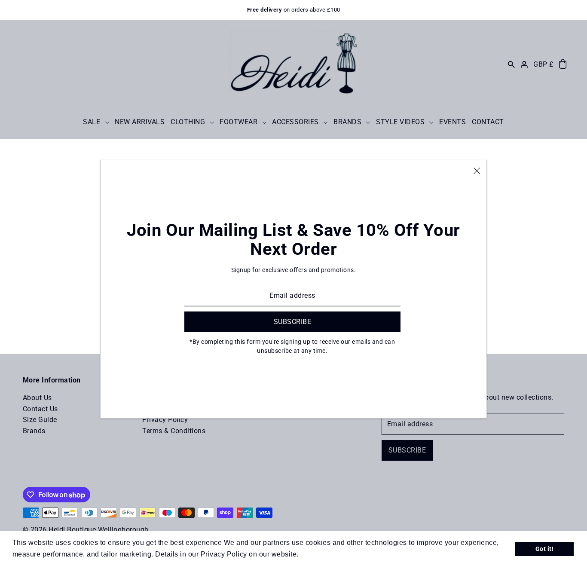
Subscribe (407, 450)
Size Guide (40, 420)
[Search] (511, 64)
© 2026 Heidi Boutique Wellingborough (86, 530)
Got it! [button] (544, 549)
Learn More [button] (320, 554)
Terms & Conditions (173, 431)
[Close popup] (476, 170)
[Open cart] (562, 64)
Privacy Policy (165, 420)
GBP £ (543, 64)
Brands (34, 431)
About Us (37, 398)
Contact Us (40, 409)
